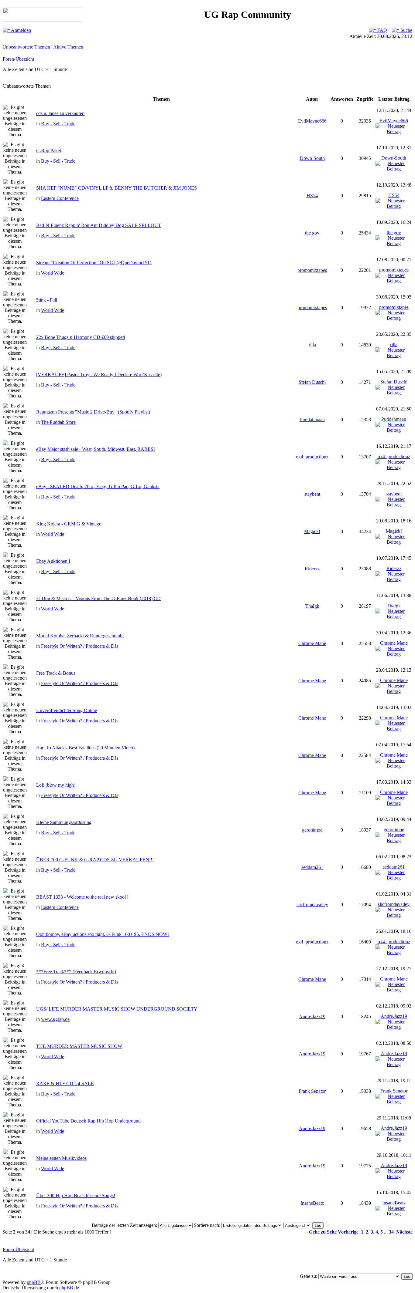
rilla (312, 344)
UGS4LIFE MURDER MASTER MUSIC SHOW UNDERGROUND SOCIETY (116, 1008)
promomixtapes (312, 270)
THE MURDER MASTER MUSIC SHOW (79, 1046)
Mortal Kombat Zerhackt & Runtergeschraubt (80, 635)
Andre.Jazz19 (312, 1016)
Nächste (404, 1231)
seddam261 (312, 867)
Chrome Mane (312, 643)
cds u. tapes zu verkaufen (60, 113)
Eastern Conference (60, 198)
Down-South (312, 158)
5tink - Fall (46, 299)
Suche (405, 30)
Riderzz (312, 568)
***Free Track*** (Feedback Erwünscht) (76, 971)
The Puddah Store (58, 422)
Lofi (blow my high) (55, 785)
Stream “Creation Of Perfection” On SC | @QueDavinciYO (94, 262)
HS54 (312, 195)
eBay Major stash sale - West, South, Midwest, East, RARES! (95, 449)
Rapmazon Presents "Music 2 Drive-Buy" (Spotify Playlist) (93, 411)
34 (391, 1231)
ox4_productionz (312, 456)
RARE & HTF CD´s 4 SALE (65, 1083)
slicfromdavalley (312, 904)
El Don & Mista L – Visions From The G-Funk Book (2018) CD (98, 598)
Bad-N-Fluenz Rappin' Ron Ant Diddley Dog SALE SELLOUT (98, 225)
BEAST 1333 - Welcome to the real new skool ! (82, 897)
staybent (312, 494)
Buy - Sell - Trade (58, 123)
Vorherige (348, 1231)
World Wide (52, 272)
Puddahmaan (312, 419)
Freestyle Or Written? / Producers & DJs (79, 646)
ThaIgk (312, 606)
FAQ (381, 30)
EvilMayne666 (312, 120)
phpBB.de (69, 1287)
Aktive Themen (68, 46)
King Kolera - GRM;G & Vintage (68, 523)
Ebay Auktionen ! (53, 561)
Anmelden (20, 30)
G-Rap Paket (48, 150)
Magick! (312, 531)
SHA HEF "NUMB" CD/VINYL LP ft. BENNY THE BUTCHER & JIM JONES (116, 188)
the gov (312, 232)
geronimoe (312, 829)
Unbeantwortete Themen (26, 46)
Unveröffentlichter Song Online (66, 710)
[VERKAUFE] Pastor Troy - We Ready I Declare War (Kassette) (99, 374)
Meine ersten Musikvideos (61, 1158)
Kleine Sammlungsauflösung (63, 822)
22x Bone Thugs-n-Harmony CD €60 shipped (80, 337)
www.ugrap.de (55, 1019)
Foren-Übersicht (18, 59)
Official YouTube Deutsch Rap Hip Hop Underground (88, 1120)
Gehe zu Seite (323, 1231)
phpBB (34, 1282)
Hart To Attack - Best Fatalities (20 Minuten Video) (85, 747)
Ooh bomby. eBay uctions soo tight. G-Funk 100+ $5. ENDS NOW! (102, 934)
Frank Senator (312, 1091)
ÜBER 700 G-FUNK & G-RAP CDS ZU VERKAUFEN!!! (95, 859)
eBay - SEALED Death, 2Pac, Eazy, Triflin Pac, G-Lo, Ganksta (97, 486)
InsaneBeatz (312, 1203)
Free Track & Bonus (55, 673)
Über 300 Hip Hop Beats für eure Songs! (75, 1195)
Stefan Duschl (312, 382)
